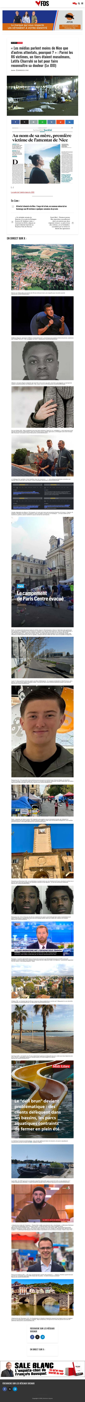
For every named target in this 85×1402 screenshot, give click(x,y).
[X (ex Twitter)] (37, 1337)
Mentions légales (48, 1398)
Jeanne (13, 70)
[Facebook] (32, 1337)
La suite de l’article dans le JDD (22, 192)
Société (20, 42)
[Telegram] (42, 1337)
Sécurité (14, 42)
